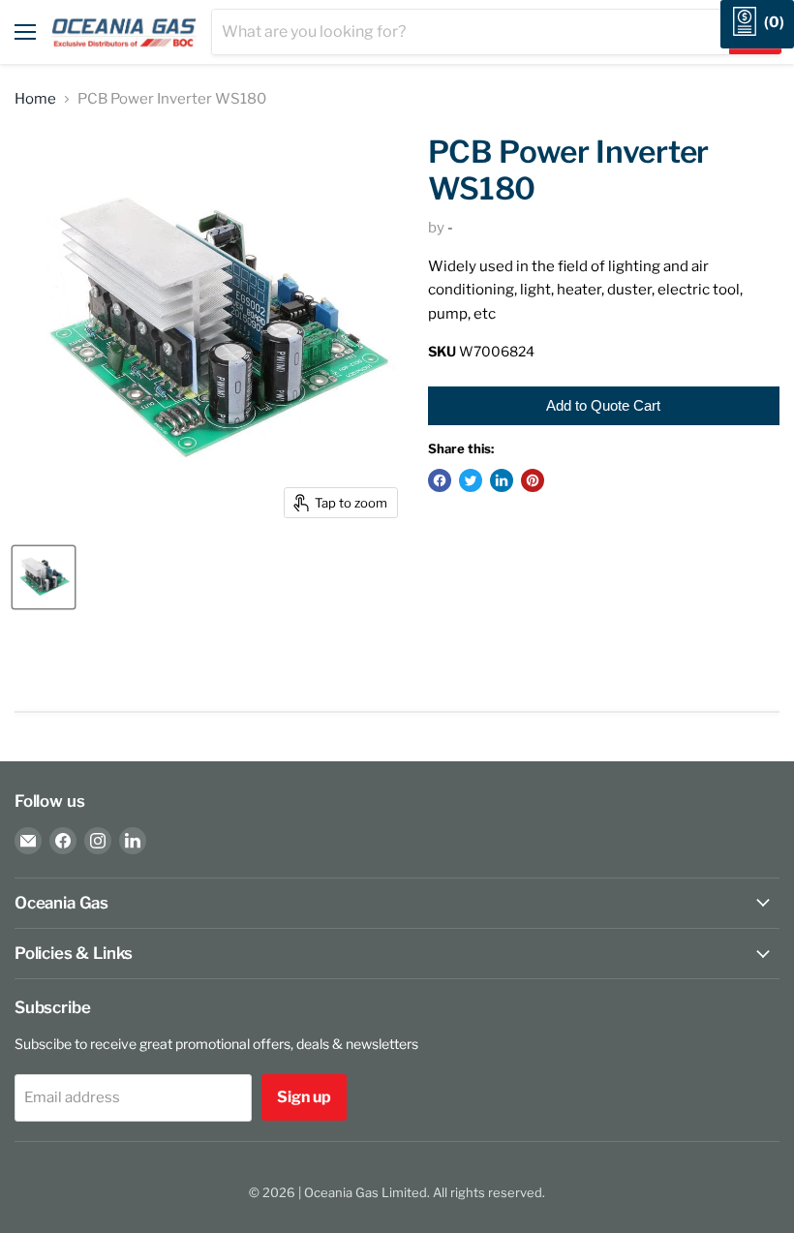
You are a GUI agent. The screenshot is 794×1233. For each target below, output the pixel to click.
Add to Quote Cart (603, 405)
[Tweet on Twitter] (470, 480)
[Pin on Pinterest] (532, 480)
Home (35, 99)
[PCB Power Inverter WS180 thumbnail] (44, 577)
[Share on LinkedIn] (501, 480)
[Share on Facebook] (439, 480)
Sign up (304, 1097)
